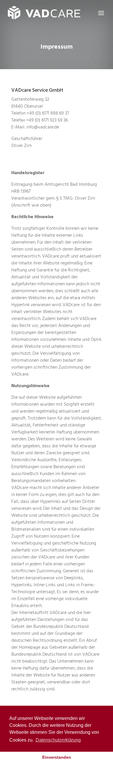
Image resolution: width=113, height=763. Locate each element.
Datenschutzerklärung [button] (58, 740)
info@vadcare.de (42, 127)
